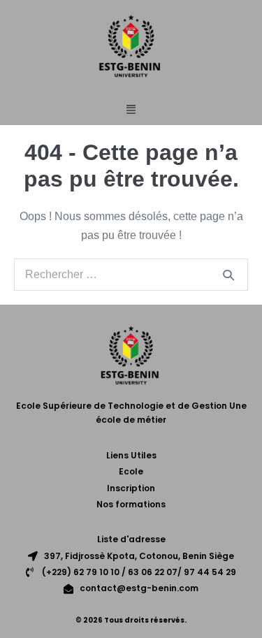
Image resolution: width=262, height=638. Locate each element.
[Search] (228, 274)
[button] (131, 110)
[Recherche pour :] (131, 274)
